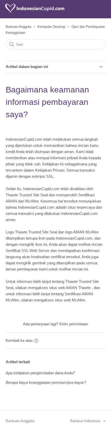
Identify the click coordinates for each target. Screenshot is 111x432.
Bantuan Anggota (18, 27)
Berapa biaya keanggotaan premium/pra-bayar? (46, 382)
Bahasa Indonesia (85, 421)
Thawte (84, 287)
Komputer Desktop (51, 27)
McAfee (78, 300)
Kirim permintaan (73, 324)
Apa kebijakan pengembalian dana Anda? (40, 373)
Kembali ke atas (19, 340)
